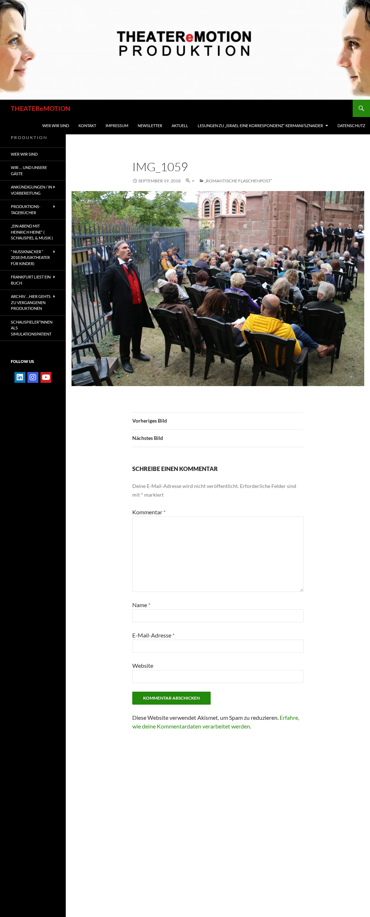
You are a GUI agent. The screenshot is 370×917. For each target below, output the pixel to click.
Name (141, 604)
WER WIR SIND (55, 125)
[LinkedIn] (19, 377)
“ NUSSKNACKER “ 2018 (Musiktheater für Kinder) (30, 257)
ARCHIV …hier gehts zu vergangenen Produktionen (31, 302)
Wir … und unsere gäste (29, 170)
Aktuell (180, 125)
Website (142, 665)
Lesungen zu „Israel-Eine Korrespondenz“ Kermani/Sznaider (260, 125)
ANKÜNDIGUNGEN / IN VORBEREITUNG (31, 190)
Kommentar (148, 512)
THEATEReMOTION (40, 108)
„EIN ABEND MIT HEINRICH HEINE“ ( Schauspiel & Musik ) (32, 232)
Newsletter (150, 125)
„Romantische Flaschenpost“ (238, 180)
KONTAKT (87, 125)
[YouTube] (45, 377)
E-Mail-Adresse (153, 635)
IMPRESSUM (117, 125)
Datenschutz (351, 125)
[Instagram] (32, 377)
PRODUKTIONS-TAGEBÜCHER (25, 209)
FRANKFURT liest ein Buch (31, 279)
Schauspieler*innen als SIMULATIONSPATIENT (31, 328)
